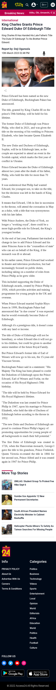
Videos (33, 583)
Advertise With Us (11, 579)
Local (32, 598)
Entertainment (37, 593)
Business (34, 574)
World (33, 608)
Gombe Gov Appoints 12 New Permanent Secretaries (29, 498)
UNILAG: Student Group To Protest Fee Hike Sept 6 (34, 483)
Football (34, 643)
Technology (36, 579)
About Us (6, 574)
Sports (33, 588)
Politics (33, 569)
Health (33, 638)
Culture (33, 647)
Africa (33, 618)
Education (35, 623)
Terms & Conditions (12, 588)
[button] (34, 5)
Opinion (34, 603)
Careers (6, 583)
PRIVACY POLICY (11, 569)
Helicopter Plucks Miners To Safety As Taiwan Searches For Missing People (34, 528)
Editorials (34, 613)
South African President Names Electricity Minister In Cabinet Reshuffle (30, 514)
